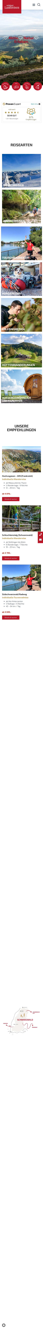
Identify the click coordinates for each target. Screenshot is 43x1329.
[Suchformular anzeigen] (38, 5)
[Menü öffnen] (33, 5)
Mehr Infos (34, 104)
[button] (4, 1325)
